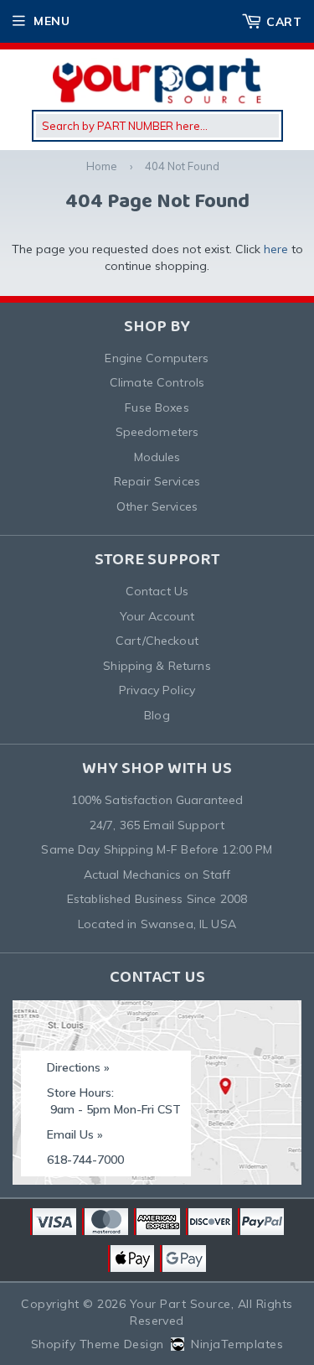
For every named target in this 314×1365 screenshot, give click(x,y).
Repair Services (157, 481)
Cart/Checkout (157, 640)
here (276, 249)
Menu (51, 21)
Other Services (157, 506)
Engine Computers (156, 358)
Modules (157, 457)
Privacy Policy (157, 690)
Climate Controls (157, 382)
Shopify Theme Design (97, 1344)
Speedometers (157, 431)
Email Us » (75, 1134)
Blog (157, 715)
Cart (283, 21)
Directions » (78, 1067)
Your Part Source (180, 1303)
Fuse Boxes (156, 407)
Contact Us (157, 591)
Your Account (157, 616)
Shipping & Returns (157, 665)
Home (101, 166)
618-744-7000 (85, 1159)
